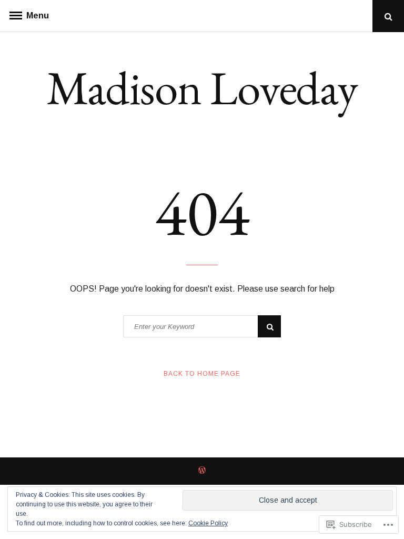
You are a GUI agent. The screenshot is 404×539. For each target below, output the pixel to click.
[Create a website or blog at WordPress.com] (202, 471)
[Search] (269, 326)
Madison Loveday (202, 87)
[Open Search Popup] (388, 16)
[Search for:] (202, 326)
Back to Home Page (202, 373)
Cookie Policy (208, 523)
